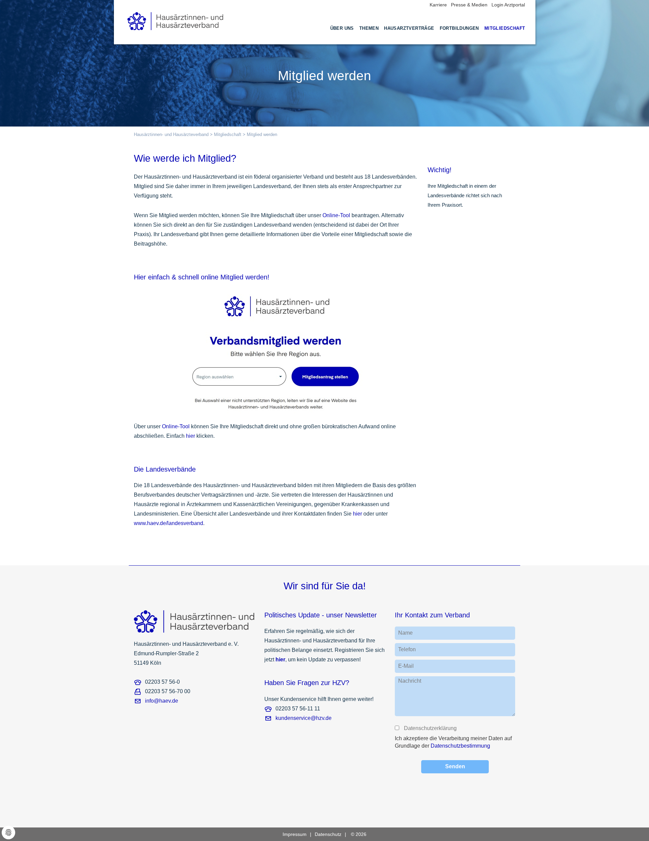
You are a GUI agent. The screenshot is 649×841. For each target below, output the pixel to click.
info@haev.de (161, 701)
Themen (369, 28)
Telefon (407, 649)
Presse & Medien (469, 4)
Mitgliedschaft (504, 28)
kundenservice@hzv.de (303, 718)
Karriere (438, 4)
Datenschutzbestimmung (460, 746)
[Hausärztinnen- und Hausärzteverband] (175, 19)
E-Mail (406, 666)
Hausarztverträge (409, 28)
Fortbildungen (459, 28)
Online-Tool (336, 215)
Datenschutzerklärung (430, 728)
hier (190, 436)
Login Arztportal (508, 4)
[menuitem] (342, 34)
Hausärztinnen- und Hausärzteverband (171, 134)
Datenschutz (328, 834)
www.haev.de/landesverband (168, 523)
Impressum (295, 834)
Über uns (342, 28)
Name (405, 633)
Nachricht (409, 681)
